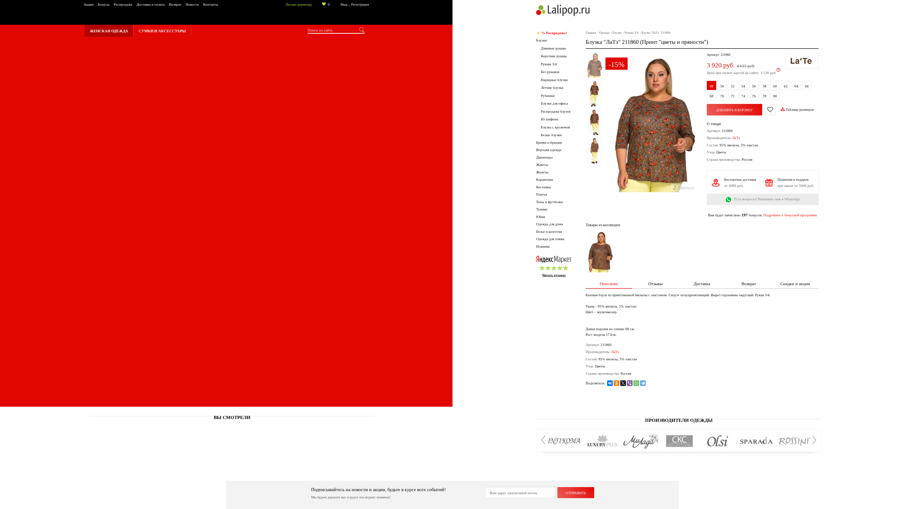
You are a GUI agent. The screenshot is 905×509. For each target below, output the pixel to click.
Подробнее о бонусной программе (790, 215)
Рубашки (548, 96)
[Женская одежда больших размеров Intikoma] (564, 441)
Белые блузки (551, 135)
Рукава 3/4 (549, 64)
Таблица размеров (800, 109)
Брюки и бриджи (549, 142)
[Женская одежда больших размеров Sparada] (756, 441)
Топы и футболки (549, 202)
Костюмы (543, 187)
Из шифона (549, 119)
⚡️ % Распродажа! (551, 33)
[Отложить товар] (770, 109)
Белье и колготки (549, 232)
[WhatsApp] (636, 383)
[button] (544, 440)
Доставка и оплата (150, 4)
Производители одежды (679, 420)
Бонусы (104, 4)
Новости (192, 4)
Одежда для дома (549, 224)
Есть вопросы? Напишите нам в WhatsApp (767, 199)
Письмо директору (299, 4)
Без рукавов (550, 72)
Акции (89, 4)
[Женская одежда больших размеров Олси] (718, 441)
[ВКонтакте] (610, 383)
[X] (623, 383)
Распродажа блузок (556, 111)
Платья (541, 194)
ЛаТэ (736, 138)
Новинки (543, 246)
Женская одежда (109, 31)
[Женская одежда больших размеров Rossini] (794, 441)
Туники (541, 209)
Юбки (540, 217)
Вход (344, 4)
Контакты (210, 4)
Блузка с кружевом (555, 127)
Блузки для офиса (554, 103)
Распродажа (123, 4)
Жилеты (542, 172)
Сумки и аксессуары (162, 31)
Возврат (175, 4)
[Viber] (630, 383)
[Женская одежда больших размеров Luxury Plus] (602, 441)
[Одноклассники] (616, 383)
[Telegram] (643, 383)
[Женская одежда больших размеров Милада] (641, 441)
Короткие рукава (554, 56)
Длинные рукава (553, 48)
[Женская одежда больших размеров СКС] (679, 441)
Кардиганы (544, 179)
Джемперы (544, 157)
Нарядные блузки (554, 80)
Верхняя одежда (548, 150)
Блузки (541, 40)
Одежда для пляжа (550, 239)
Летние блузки (552, 88)
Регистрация (360, 4)
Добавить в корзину (734, 110)
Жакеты (542, 165)
